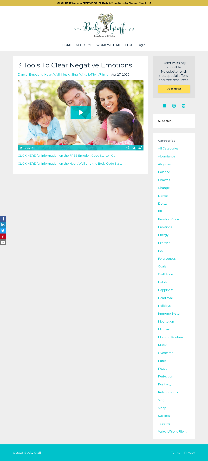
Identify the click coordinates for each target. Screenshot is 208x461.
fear (161, 251)
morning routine (170, 337)
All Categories (168, 148)
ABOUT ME (84, 45)
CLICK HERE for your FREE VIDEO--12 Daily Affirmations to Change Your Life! (104, 3)
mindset (164, 329)
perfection (165, 376)
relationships (168, 392)
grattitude (165, 274)
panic (162, 361)
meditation (166, 321)
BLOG (129, 45)
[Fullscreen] (140, 148)
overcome (165, 353)
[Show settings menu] (134, 148)
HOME (67, 45)
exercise (164, 243)
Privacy (189, 453)
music (65, 74)
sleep (162, 408)
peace (162, 368)
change (164, 188)
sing (74, 74)
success (164, 416)
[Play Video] (21, 148)
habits (163, 282)
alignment (166, 164)
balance (164, 172)
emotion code (168, 219)
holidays (164, 306)
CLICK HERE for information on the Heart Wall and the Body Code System (72, 163)
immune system (170, 313)
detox (162, 203)
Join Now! (174, 88)
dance (22, 74)
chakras (164, 180)
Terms (175, 453)
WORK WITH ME (108, 45)
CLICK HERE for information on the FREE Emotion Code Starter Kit (66, 155)
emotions (36, 74)
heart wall (52, 74)
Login (141, 45)
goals (162, 266)
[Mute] (127, 148)
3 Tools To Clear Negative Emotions (75, 65)
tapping (164, 424)
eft (160, 211)
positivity (164, 384)
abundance (166, 156)
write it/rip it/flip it (93, 74)
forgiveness (167, 258)
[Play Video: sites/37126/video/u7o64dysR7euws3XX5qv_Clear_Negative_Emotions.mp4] (81, 112)
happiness (166, 290)
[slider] (78, 148)
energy (163, 235)
